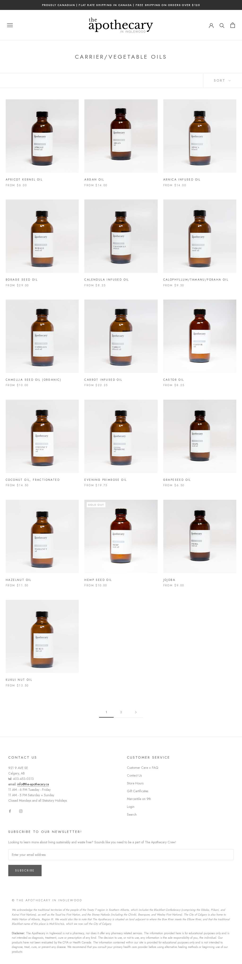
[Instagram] (20, 811)
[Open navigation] (10, 25)
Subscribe (25, 870)
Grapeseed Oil (177, 480)
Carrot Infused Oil (103, 380)
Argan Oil (94, 179)
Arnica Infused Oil (182, 179)
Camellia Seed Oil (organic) (33, 380)
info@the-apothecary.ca (33, 784)
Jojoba (169, 580)
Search (132, 814)
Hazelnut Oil (18, 580)
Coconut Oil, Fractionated (33, 480)
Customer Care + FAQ (142, 767)
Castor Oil (173, 380)
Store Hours (135, 783)
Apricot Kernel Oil (24, 179)
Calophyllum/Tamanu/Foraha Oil (196, 280)
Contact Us (134, 775)
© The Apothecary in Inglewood (47, 900)
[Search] (222, 25)
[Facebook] (10, 811)
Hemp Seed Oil (98, 580)
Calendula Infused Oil (106, 280)
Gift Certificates (137, 791)
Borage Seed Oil (22, 280)
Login (130, 806)
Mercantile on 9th (139, 798)
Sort (220, 80)
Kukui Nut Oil (19, 680)
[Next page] (136, 712)
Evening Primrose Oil (105, 480)
